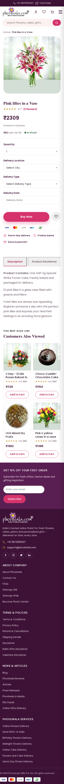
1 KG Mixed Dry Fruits (15, 435)
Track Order (45, 3)
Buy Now (26, 217)
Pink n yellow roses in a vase (45, 435)
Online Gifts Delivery (14, 708)
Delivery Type (11, 176)
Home (6, 32)
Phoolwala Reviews (13, 678)
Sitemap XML (10, 589)
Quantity (9, 144)
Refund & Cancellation (16, 631)
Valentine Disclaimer (14, 655)
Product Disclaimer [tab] (44, 261)
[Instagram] (13, 555)
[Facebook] (6, 555)
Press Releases (11, 690)
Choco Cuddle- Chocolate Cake (46, 375)
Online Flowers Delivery (16, 726)
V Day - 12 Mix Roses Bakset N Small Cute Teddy (16, 379)
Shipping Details (12, 637)
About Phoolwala (12, 572)
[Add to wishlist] (56, 216)
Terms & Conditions (14, 619)
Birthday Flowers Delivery (17, 738)
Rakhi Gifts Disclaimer (15, 649)
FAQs (5, 583)
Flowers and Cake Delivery (18, 755)
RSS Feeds (8, 702)
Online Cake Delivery (15, 749)
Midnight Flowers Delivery (17, 743)
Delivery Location (13, 160)
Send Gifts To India (13, 732)
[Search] (57, 23)
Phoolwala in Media (14, 696)
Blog (5, 672)
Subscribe (14, 499)
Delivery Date (11, 193)
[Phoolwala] (32, 517)
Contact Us (9, 578)
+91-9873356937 (25, 3)
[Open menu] (60, 12)
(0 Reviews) (30, 109)
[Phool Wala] (14, 11)
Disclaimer (9, 643)
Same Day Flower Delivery (18, 761)
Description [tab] (15, 261)
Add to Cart (17, 394)
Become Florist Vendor (16, 601)
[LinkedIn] (29, 555)
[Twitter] (21, 555)
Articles (7, 684)
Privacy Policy (11, 625)
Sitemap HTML (11, 595)
